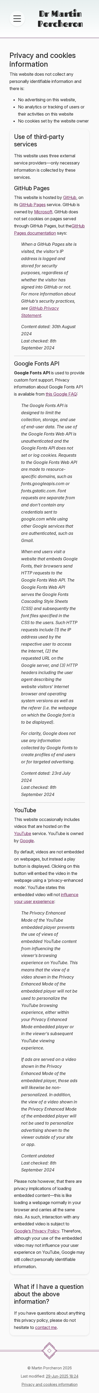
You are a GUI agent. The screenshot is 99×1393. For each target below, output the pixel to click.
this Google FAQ (61, 394)
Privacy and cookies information (50, 1384)
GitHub (69, 197)
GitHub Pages (32, 204)
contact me (46, 1327)
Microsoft (43, 211)
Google (27, 840)
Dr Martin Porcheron (60, 18)
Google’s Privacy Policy (36, 1231)
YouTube (22, 833)
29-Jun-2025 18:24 (62, 1376)
